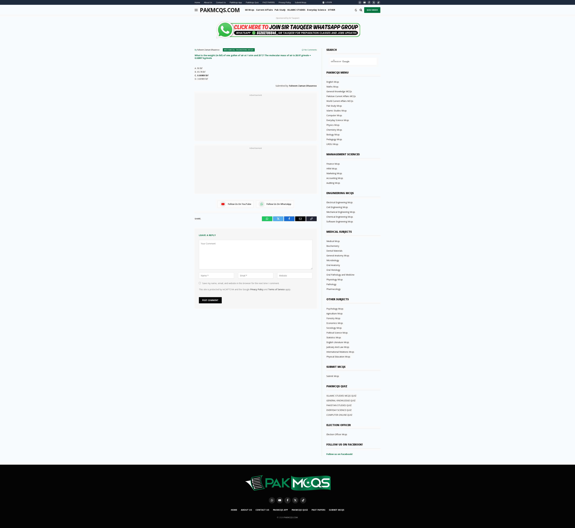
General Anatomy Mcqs (337, 255)
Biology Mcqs (333, 134)
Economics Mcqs (334, 323)
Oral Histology (333, 269)
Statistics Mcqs (333, 337)
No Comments (310, 50)
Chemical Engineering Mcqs (339, 216)
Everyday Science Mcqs (337, 120)
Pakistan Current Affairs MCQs (341, 96)
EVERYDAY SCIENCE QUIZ (339, 410)
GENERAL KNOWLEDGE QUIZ (340, 400)
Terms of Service (276, 289)
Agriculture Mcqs (334, 313)
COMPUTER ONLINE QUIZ (339, 414)
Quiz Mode (372, 10)
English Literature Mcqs (337, 342)
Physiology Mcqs (334, 279)
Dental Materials (334, 250)
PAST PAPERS (269, 2)
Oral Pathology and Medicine (340, 274)
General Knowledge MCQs (339, 91)
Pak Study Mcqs (334, 105)
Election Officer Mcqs (336, 434)
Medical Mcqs (333, 241)
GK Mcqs (249, 9)
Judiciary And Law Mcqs (337, 347)
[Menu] (196, 10)
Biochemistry (332, 246)
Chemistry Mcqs (334, 129)
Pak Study (280, 9)
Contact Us (221, 2)
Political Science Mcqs (337, 332)
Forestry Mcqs (333, 318)
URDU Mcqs (332, 144)
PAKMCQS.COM (291, 517)
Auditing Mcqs (333, 182)
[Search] (361, 10)
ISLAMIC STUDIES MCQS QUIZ (341, 395)
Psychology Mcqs (334, 308)
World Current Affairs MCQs (339, 101)
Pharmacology (333, 289)
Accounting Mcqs (334, 178)
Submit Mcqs (300, 2)
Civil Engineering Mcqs (337, 207)
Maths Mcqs (332, 86)
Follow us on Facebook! (339, 454)
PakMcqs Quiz (252, 2)
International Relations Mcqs (340, 351)
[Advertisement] (255, 118)
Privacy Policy (285, 2)
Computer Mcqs (334, 115)
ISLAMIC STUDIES (296, 9)
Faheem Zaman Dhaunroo (208, 50)
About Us (208, 2)
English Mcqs (332, 81)
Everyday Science (316, 9)
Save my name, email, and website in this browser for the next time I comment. (240, 283)
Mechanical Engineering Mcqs (239, 50)
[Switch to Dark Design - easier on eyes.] (356, 10)
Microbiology (332, 260)
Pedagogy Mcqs (334, 139)
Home (197, 2)
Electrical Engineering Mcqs (339, 202)
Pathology (331, 284)
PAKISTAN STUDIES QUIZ (339, 405)
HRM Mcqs (331, 168)
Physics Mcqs (332, 125)
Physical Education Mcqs (338, 356)
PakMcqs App (236, 2)
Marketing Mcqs (334, 173)
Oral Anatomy (333, 265)
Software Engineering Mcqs (339, 221)
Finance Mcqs (333, 163)
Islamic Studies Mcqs (336, 110)
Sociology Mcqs (334, 327)
